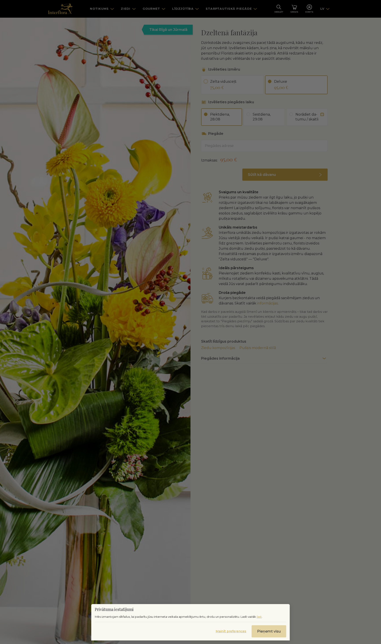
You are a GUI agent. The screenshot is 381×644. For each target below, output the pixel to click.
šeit (259, 616)
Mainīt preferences (231, 631)
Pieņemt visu (269, 631)
